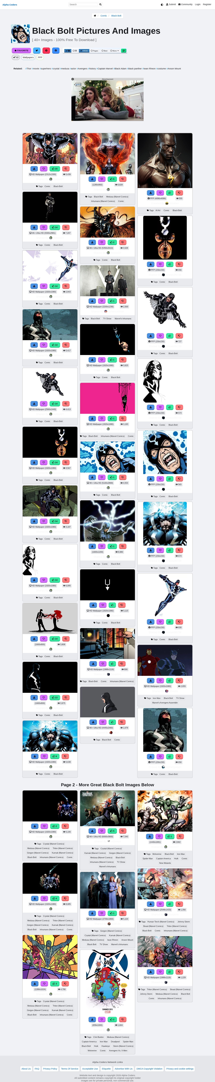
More (114, 51)
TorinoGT (58, 179)
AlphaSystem (173, 767)
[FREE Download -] (92, 242)
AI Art (158, 210)
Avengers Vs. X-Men (118, 1051)
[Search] (100, 4)
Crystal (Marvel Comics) (53, 844)
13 (55, 697)
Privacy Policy (50, 1069)
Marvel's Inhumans (123, 319)
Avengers (82, 68)
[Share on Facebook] (56, 51)
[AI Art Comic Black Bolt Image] (165, 187)
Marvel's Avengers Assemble (165, 703)
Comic (104, 15)
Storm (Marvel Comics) (123, 1046)
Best (105, 51)
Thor (28, 68)
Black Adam (120, 68)
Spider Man (128, 1042)
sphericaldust (116, 311)
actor (73, 68)
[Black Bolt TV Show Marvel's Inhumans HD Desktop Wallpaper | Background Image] (107, 295)
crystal (56, 68)
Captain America (89, 1042)
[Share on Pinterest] (46, 51)
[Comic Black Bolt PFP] (165, 259)
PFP (40, 57)
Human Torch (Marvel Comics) (160, 922)
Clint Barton (98, 1037)
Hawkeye (106, 1046)
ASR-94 (116, 923)
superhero (46, 68)
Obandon (115, 615)
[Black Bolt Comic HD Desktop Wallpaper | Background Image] (107, 716)
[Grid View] (67, 51)
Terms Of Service (69, 1069)
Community (186, 4)
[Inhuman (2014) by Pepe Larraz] (107, 658)
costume (161, 68)
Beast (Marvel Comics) (153, 926)
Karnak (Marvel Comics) (62, 853)
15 (55, 168)
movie (36, 68)
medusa (65, 68)
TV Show (107, 319)
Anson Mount (173, 68)
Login (197, 4)
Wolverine (92, 1051)
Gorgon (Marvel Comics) (38, 853)
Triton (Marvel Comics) (63, 848)
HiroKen (174, 203)
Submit (172, 4)
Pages (95, 51)
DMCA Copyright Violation (149, 1069)
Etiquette (106, 1069)
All (16, 57)
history (92, 68)
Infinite (85, 51)
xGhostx (116, 841)
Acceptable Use (90, 1069)
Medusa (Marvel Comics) (117, 197)
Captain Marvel (104, 68)
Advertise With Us (124, 1069)
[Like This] (112, 605)
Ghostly (173, 691)
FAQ (37, 1069)
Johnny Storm (184, 922)
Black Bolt (116, 15)
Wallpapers (28, 57)
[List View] (74, 51)
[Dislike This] (123, 242)
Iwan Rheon (149, 68)
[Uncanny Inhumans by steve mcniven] (165, 898)
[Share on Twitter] (37, 51)
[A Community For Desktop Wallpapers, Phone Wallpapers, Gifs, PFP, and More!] (95, 15)
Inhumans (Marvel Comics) (103, 201)
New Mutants (165, 863)
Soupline (116, 674)
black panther (134, 68)
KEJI (116, 732)
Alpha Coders (9, 4)
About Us (26, 1069)
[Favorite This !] (102, 242)
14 (55, 227)
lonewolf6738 (173, 274)
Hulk (96, 1046)
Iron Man (157, 698)
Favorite (22, 50)
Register (207, 4)
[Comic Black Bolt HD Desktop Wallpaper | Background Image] (107, 237)
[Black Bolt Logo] (107, 599)
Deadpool (115, 1042)
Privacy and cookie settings (179, 1069)
